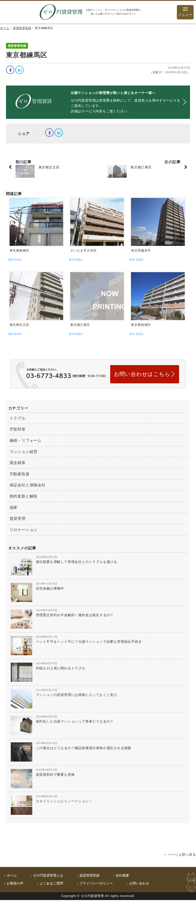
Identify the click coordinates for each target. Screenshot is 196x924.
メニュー (185, 15)
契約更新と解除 (24, 496)
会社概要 (122, 875)
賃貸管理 (18, 519)
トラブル (18, 418)
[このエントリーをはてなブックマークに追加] (19, 70)
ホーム (12, 875)
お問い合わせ (139, 883)
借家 (14, 507)
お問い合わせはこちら (142, 374)
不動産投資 (20, 474)
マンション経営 (24, 452)
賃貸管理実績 (89, 875)
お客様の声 (15, 883)
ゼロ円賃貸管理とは (48, 875)
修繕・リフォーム (26, 440)
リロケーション (24, 530)
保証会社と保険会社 (28, 485)
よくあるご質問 (51, 883)
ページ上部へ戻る (182, 854)
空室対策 (18, 429)
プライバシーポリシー (96, 883)
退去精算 (18, 463)
